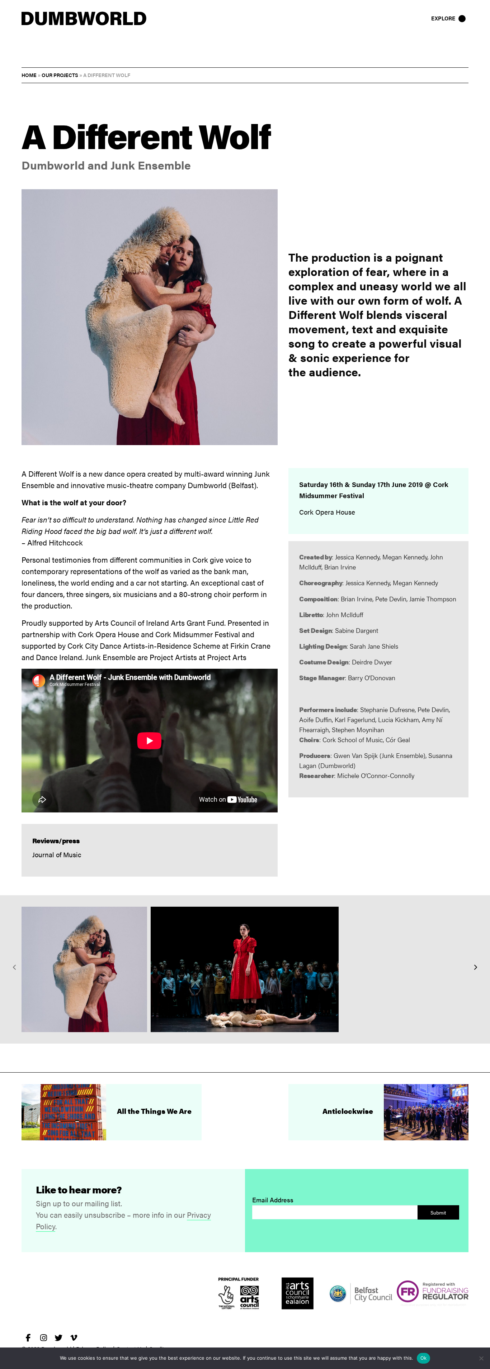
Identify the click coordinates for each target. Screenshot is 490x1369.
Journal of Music (56, 854)
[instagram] (43, 1338)
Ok (423, 1358)
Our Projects (60, 74)
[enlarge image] (84, 969)
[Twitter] (58, 1338)
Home (29, 74)
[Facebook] (28, 1338)
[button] (449, 18)
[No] (481, 1358)
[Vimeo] (73, 1338)
